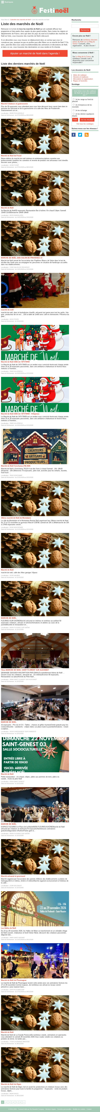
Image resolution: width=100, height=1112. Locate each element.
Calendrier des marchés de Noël (20, 19)
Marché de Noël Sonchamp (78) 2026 (15, 466)
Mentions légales (50, 1109)
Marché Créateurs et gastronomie (14, 104)
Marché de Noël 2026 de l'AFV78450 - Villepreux (20, 414)
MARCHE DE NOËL (8, 618)
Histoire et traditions (80, 77)
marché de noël (7, 310)
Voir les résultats (87, 120)
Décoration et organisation (83, 79)
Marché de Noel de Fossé (11, 156)
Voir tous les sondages (85, 124)
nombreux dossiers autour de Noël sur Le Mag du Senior (85, 42)
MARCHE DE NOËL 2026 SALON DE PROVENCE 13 (21, 258)
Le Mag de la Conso (83, 57)
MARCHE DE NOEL (8, 722)
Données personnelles (64, 1109)
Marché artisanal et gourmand (13, 876)
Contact (89, 1109)
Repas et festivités (80, 81)
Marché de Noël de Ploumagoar (13, 980)
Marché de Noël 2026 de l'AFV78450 (15, 362)
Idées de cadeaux (80, 75)
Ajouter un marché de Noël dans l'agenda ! (35, 53)
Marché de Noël (7, 208)
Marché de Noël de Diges (11, 1084)
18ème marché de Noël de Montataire (16, 518)
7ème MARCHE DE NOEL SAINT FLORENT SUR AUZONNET (25, 670)
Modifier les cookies (79, 1109)
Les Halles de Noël (8, 928)
